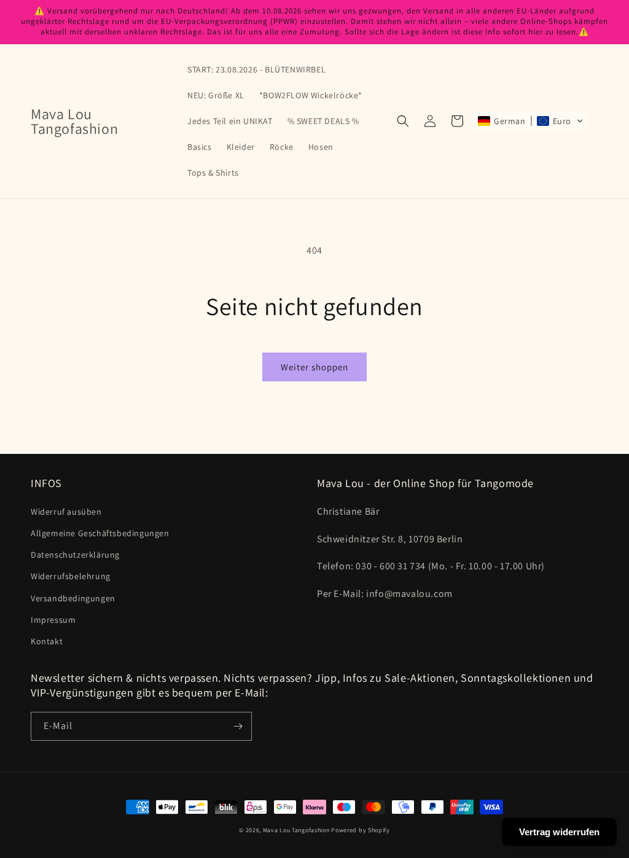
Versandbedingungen (73, 598)
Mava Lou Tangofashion (296, 830)
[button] (402, 121)
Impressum (53, 619)
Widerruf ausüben (66, 511)
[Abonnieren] (237, 726)
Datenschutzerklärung (75, 554)
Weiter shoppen (314, 367)
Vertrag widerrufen (559, 832)
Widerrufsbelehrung (71, 576)
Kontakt (47, 641)
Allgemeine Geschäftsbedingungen (100, 533)
